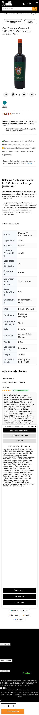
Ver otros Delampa (30, 21)
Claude (26, 615)
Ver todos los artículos (11, 642)
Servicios (4, 671)
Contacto (4, 644)
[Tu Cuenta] (23, 3)
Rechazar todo (19, 590)
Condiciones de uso (9, 663)
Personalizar (19, 596)
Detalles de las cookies (19, 435)
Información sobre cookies (19, 430)
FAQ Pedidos (24, 665)
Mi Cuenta (5, 673)
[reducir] (3, 706)
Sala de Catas (19, 677)
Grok (26, 611)
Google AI (20, 619)
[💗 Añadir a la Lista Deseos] (13, 94)
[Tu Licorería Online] (6, 3)
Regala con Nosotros (24, 675)
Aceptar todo (19, 602)
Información (5, 660)
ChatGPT (15, 611)
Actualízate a (21, 673)
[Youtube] (1, 688)
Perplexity (14, 615)
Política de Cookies (16, 667)
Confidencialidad (25, 663)
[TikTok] (9, 688)
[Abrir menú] (36, 3)
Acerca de (19, 440)
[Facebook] (4, 688)
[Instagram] (6, 688)
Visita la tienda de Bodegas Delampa (13, 21)
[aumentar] (13, 706)
